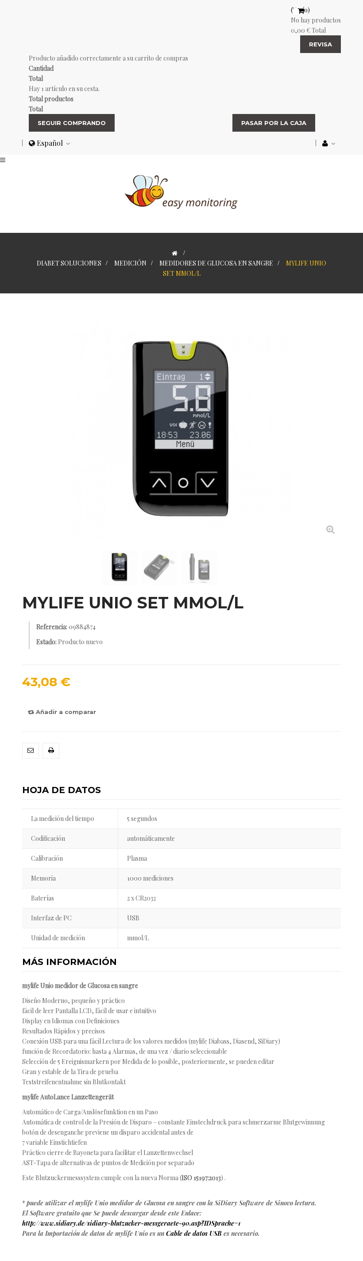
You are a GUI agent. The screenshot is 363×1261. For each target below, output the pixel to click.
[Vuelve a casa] (175, 253)
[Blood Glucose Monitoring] (181, 190)
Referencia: (51, 627)
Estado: (46, 642)
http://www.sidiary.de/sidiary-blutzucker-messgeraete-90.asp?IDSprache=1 (131, 1223)
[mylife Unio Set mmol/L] (119, 567)
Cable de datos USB (194, 1233)
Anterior (25, 566)
